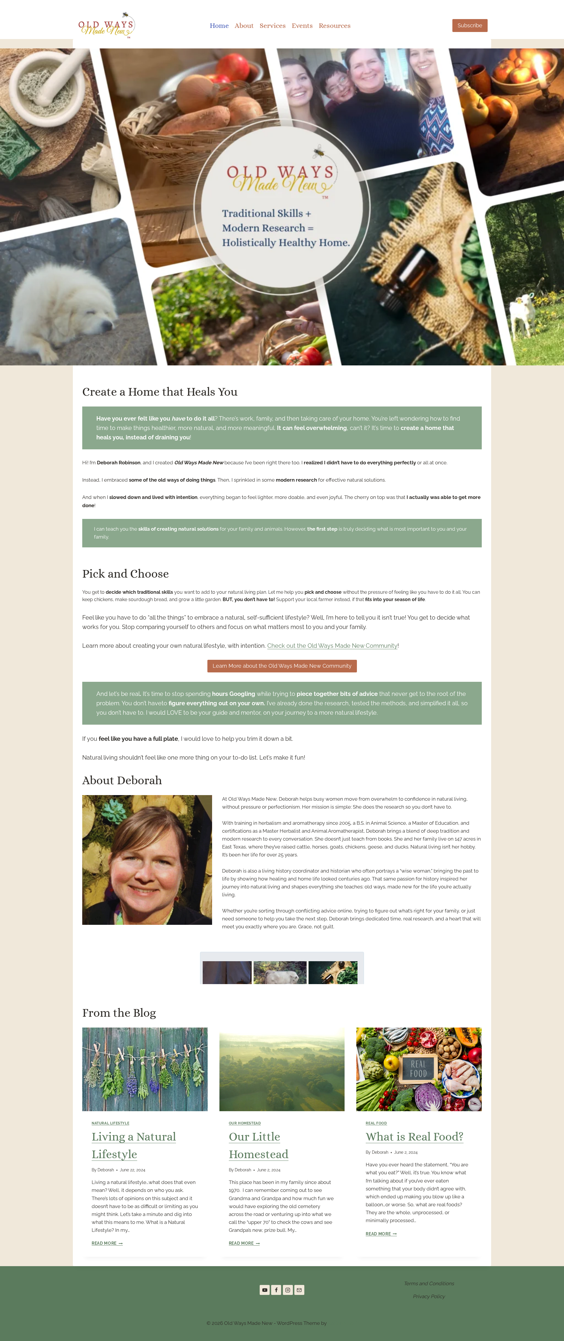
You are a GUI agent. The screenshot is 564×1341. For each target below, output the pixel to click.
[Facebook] (276, 1290)
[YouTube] (265, 1290)
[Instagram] (288, 1290)
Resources (335, 25)
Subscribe (470, 25)
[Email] (299, 1290)
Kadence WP (343, 1323)
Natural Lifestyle (110, 1123)
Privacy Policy (429, 1296)
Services (273, 25)
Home (219, 25)
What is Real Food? (415, 1136)
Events (302, 25)
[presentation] (145, 1069)
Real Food (376, 1123)
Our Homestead (245, 1123)
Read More (106, 1243)
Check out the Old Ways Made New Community (332, 645)
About (244, 25)
